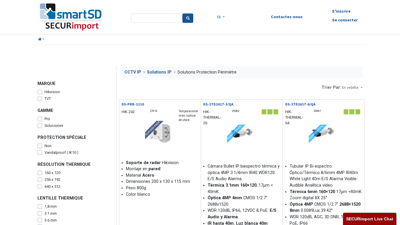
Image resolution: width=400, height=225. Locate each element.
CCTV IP (132, 72)
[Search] (187, 18)
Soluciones (54, 125)
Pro (47, 119)
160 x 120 (52, 173)
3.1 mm (51, 213)
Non (48, 146)
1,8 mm (51, 206)
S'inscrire (341, 11)
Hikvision (52, 92)
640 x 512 (52, 186)
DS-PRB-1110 (133, 104)
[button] (41, 39)
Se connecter (345, 20)
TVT (48, 98)
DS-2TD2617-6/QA (300, 104)
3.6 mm (51, 220)
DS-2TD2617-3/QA (218, 104)
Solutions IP (159, 72)
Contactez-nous (286, 16)
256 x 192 (52, 179)
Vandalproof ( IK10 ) (61, 152)
